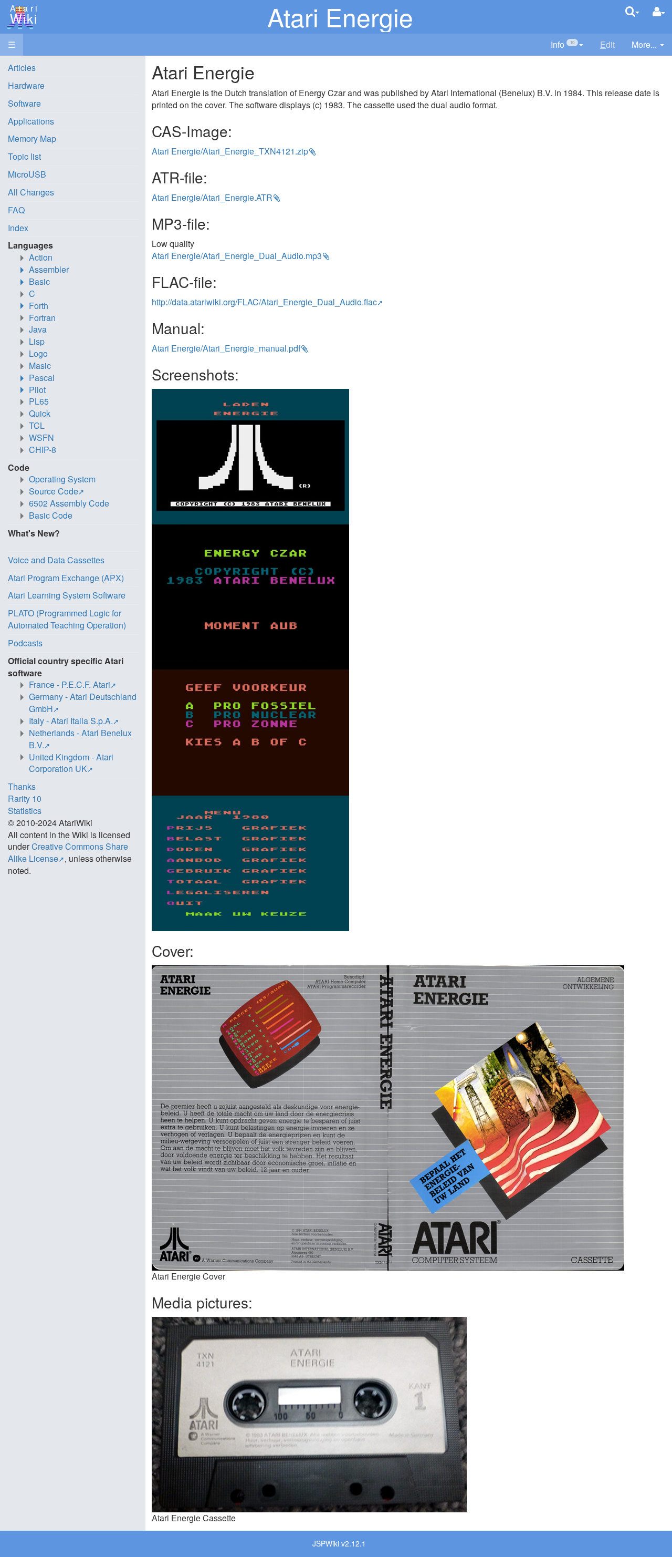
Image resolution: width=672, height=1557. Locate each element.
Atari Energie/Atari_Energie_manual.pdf (226, 348)
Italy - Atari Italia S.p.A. (71, 721)
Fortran (42, 318)
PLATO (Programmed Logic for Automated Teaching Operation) (67, 619)
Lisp (37, 341)
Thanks (22, 786)
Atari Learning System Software (66, 595)
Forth (38, 306)
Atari (22, 14)
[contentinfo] (567, 45)
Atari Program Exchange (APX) (66, 578)
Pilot (37, 390)
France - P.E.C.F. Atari (69, 684)
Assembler (49, 269)
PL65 (39, 401)
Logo (38, 353)
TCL (37, 425)
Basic (39, 281)
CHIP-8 (42, 450)
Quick (39, 413)
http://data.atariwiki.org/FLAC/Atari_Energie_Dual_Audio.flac (264, 302)
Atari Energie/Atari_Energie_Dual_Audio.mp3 (237, 256)
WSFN (41, 437)
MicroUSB (27, 174)
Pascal (42, 378)
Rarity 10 (24, 798)
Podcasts (25, 643)
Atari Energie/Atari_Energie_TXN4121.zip (230, 151)
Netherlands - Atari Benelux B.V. (80, 739)
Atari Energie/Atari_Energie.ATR (212, 197)
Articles (22, 67)
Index (18, 228)
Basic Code (50, 515)
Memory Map (32, 138)
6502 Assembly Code (69, 503)
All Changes (31, 192)
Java (38, 329)
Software (24, 103)
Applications (31, 121)
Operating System (62, 479)
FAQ (16, 210)
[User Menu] (659, 12)
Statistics (24, 811)
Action (40, 257)
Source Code (53, 491)
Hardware (26, 85)
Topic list (24, 156)
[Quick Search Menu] (632, 11)
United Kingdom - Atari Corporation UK (71, 763)
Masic (40, 365)
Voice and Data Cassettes (56, 560)
